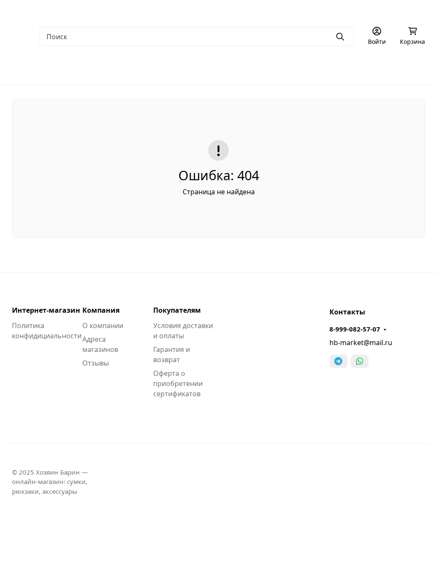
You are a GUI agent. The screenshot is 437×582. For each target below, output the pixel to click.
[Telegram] (338, 361)
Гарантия (143, 11)
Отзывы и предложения (397, 11)
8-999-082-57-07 (354, 329)
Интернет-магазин (46, 310)
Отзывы (95, 363)
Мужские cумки (36, 68)
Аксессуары (377, 68)
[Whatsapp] (360, 361)
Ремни (329, 68)
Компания (100, 310)
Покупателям (177, 310)
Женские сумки (104, 68)
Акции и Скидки (255, 11)
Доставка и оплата (194, 11)
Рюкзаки (234, 68)
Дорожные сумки (174, 68)
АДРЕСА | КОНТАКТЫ (88, 11)
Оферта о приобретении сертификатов (178, 383)
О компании (30, 11)
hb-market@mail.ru (360, 342)
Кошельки (284, 68)
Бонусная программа (320, 11)
